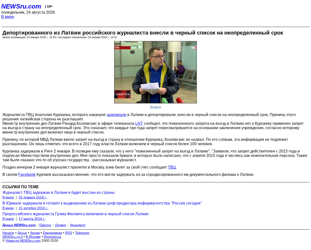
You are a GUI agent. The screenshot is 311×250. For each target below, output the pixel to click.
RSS (68, 233)
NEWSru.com (21, 6)
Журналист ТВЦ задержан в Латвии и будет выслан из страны (58, 192)
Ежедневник (52, 233)
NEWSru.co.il (12, 237)
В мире (7, 17)
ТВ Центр (155, 107)
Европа (45, 225)
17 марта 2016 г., (32, 219)
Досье (22, 233)
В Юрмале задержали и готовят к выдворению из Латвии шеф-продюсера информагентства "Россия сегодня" (102, 203)
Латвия (60, 225)
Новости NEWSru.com (23, 240)
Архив (35, 233)
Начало (8, 233)
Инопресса (52, 237)
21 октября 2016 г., (34, 208)
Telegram (82, 233)
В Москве (33, 237)
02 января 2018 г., (33, 197)
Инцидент (78, 225)
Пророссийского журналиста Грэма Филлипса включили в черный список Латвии (75, 214)
